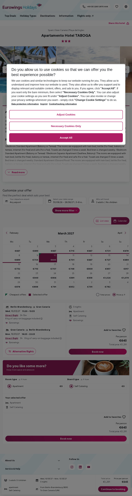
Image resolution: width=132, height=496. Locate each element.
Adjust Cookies (66, 114)
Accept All (66, 137)
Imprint (43, 104)
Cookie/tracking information (63, 104)
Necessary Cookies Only (66, 126)
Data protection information (25, 104)
